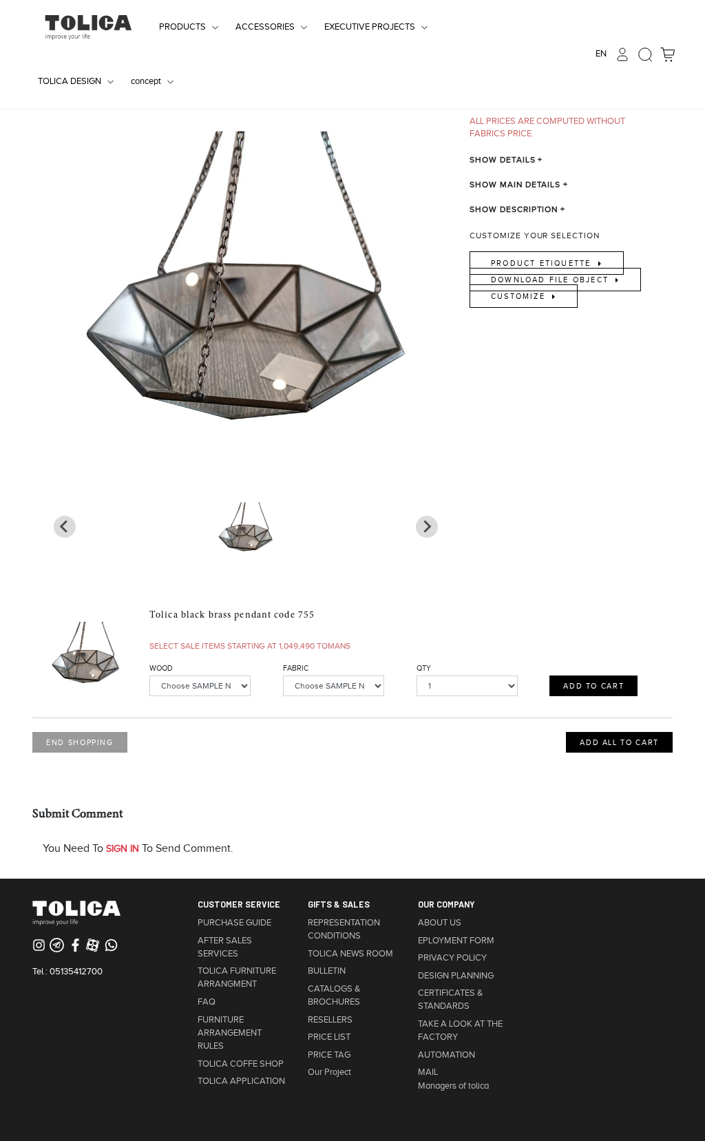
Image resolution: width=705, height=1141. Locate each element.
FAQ (206, 1002)
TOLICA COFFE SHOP (241, 1064)
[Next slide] (65, 527)
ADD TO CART (593, 686)
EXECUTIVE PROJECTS (369, 27)
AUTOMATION (446, 1055)
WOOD (161, 668)
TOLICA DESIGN (69, 81)
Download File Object (551, 279)
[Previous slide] (427, 527)
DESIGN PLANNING (456, 976)
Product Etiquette (543, 263)
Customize (520, 296)
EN (601, 54)
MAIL (428, 1072)
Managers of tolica (453, 1086)
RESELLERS (330, 1020)
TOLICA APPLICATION (241, 1081)
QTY (424, 668)
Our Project (329, 1072)
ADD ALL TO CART (619, 742)
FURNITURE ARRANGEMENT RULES (230, 1033)
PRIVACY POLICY (452, 958)
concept (146, 81)
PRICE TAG (329, 1055)
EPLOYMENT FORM (456, 940)
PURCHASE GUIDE (234, 923)
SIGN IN (122, 849)
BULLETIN (327, 971)
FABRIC (295, 668)
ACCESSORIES (265, 27)
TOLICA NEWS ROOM (350, 954)
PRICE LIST (329, 1037)
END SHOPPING (80, 742)
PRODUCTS (182, 27)
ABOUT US (439, 923)
